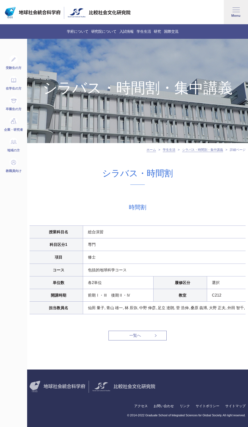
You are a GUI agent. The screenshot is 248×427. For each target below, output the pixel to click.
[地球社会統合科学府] (33, 12)
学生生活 (169, 150)
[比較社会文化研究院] (99, 12)
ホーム (151, 150)
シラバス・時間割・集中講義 (202, 150)
